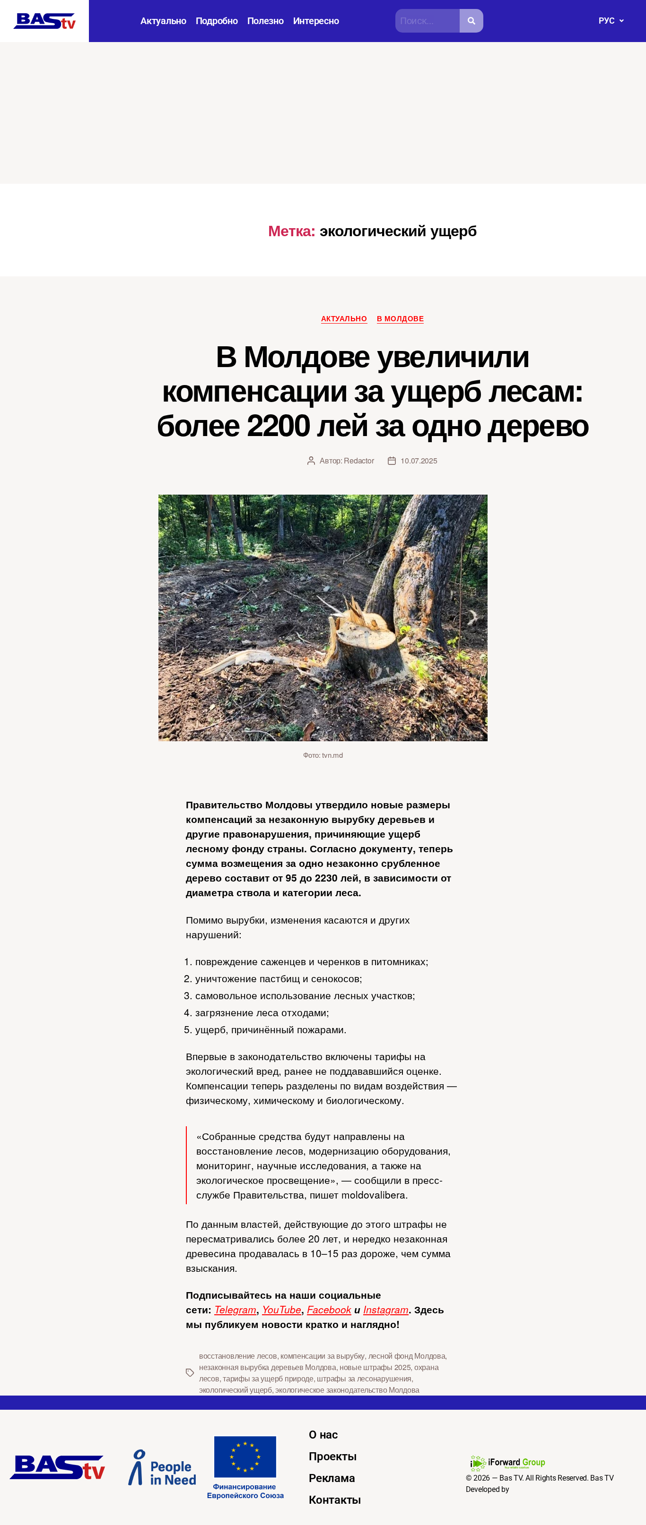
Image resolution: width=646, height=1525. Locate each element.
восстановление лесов (238, 1355)
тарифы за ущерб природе (268, 1378)
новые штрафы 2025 (375, 1367)
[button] (611, 21)
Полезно (265, 20)
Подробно (217, 20)
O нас (323, 1434)
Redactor (359, 460)
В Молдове (400, 319)
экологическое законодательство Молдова (347, 1389)
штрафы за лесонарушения (364, 1378)
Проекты (333, 1456)
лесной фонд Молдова (406, 1355)
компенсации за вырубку (322, 1355)
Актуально (163, 20)
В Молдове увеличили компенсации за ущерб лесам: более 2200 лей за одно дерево (373, 389)
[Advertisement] (323, 113)
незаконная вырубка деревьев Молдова (267, 1367)
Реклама (332, 1478)
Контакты (335, 1500)
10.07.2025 (419, 460)
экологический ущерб (235, 1389)
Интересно (316, 20)
